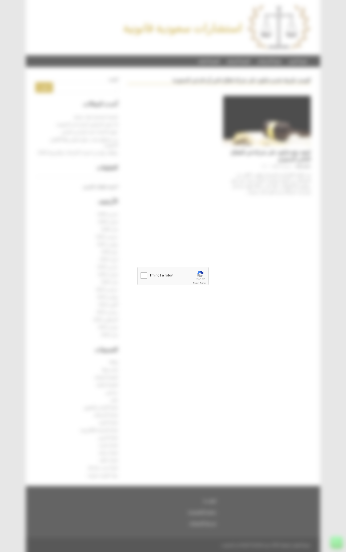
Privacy (196, 283)
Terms (203, 283)
